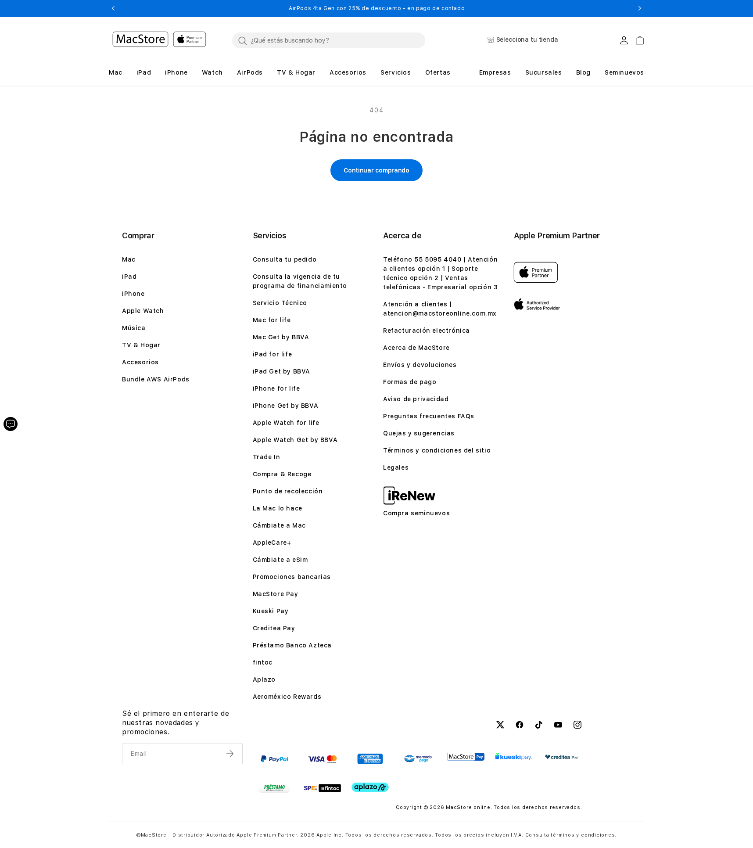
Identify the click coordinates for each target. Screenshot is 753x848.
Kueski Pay (271, 610)
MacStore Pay (275, 593)
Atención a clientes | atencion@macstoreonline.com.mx (440, 309)
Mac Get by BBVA (281, 337)
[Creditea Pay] (561, 757)
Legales (396, 467)
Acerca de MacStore (416, 347)
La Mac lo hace (277, 508)
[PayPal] (274, 759)
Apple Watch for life (286, 422)
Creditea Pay (274, 628)
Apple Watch (143, 310)
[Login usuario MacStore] (624, 40)
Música (134, 327)
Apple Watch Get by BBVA (295, 439)
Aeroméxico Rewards (287, 696)
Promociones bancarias (292, 576)
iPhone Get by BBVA (286, 405)
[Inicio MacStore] (159, 40)
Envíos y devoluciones (420, 364)
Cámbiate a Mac (279, 525)
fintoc (263, 662)
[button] (113, 8)
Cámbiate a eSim (280, 559)
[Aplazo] (370, 787)
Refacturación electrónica (426, 330)
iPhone (133, 293)
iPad (129, 276)
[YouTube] (558, 726)
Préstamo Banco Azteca (292, 645)
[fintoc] (322, 788)
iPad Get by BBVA (282, 371)
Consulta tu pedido (285, 259)
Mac (129, 259)
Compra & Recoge (282, 474)
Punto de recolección (288, 491)
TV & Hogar (141, 345)
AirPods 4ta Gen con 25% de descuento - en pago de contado (377, 8)
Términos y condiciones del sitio (437, 450)
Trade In (266, 456)
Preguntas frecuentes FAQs (428, 416)
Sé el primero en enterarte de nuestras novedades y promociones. (175, 722)
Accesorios (140, 362)
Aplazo (264, 679)
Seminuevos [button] (624, 72)
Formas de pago (409, 381)
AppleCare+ (272, 542)
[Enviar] (230, 753)
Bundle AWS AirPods (156, 379)
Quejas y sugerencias (419, 433)
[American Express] (370, 759)
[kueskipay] (513, 756)
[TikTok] (538, 726)
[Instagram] (577, 726)
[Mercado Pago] (418, 759)
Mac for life (272, 319)
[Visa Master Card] (322, 759)
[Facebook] (519, 726)
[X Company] (500, 726)
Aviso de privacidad (415, 398)
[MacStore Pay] (465, 757)
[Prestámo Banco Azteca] (274, 788)
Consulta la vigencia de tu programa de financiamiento (300, 281)
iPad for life (272, 354)
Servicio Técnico (280, 302)
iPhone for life (276, 388)
